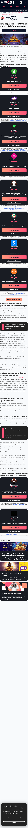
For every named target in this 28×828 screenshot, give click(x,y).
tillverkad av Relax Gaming (19, 377)
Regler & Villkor (22, 178)
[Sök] (21, 2)
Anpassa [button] (14, 822)
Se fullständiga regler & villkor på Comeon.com (16, 150)
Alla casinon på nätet (14, 299)
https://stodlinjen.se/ (20, 293)
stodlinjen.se (8, 92)
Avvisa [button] (8, 818)
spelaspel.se (3, 12)
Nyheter (9, 12)
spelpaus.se (14, 92)
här (16, 265)
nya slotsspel (14, 50)
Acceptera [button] (20, 818)
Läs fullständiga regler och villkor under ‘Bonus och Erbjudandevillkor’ (14, 209)
